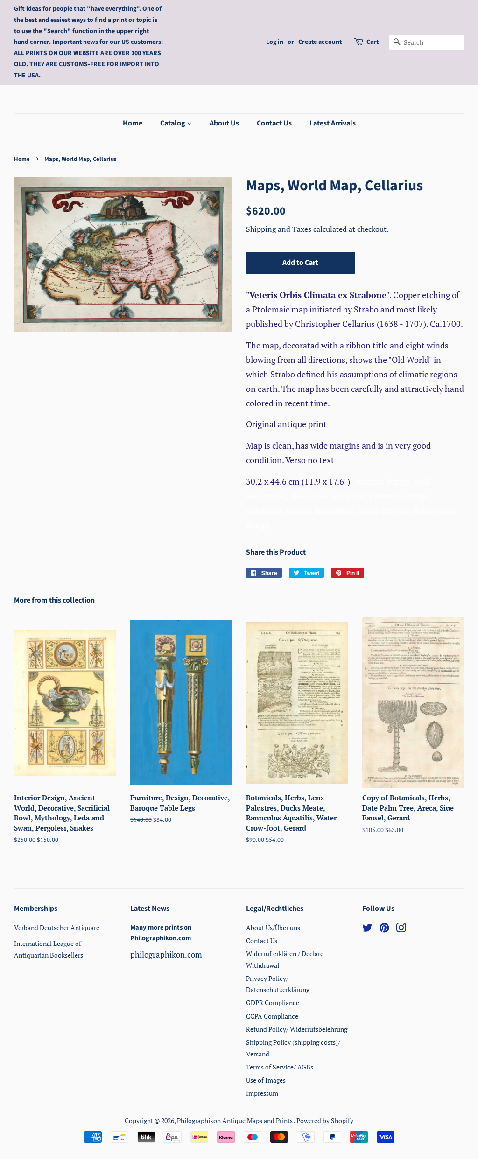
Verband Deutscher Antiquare (56, 927)
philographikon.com (166, 954)
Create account (320, 42)
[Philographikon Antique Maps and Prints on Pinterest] (384, 929)
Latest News (149, 908)
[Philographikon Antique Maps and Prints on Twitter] (367, 929)
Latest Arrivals (332, 123)
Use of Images (266, 1080)
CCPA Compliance (272, 1016)
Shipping (262, 229)
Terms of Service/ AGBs (279, 1066)
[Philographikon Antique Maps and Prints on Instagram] (401, 929)
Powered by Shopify (324, 1120)
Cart (372, 42)
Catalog (173, 123)
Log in (274, 42)
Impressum (262, 1093)
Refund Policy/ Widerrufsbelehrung (296, 1029)
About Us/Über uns (273, 927)
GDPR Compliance (272, 1002)
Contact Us (274, 123)
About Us (224, 123)
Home (132, 123)
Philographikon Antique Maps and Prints (235, 1120)
